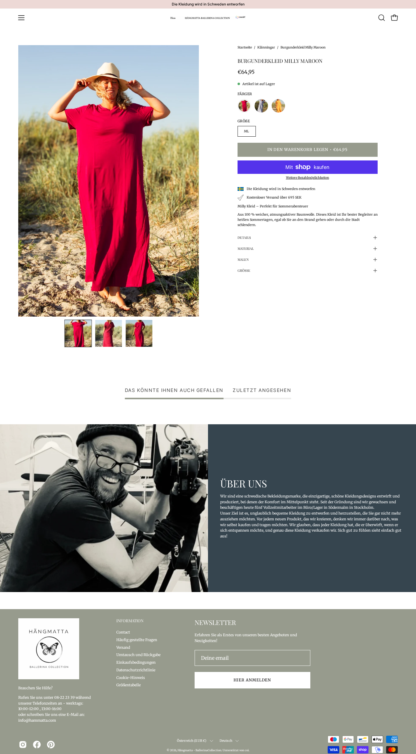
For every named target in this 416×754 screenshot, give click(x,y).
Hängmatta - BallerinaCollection (199, 750)
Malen (243, 259)
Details (244, 237)
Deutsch (226, 741)
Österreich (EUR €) (192, 741)
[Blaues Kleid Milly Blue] (261, 106)
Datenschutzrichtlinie (135, 669)
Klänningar (266, 47)
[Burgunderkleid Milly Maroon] (78, 333)
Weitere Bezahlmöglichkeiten (307, 178)
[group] (208, 4)
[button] (381, 17)
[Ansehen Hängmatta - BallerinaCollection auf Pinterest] (50, 744)
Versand (123, 647)
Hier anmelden (252, 679)
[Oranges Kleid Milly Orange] (278, 106)
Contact (123, 632)
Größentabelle (128, 685)
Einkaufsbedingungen (136, 662)
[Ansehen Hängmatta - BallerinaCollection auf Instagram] (22, 744)
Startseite (245, 47)
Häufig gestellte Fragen (136, 639)
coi (247, 750)
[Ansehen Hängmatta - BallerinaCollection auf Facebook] (36, 744)
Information (129, 620)
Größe (244, 270)
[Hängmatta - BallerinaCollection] (208, 18)
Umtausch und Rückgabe (138, 654)
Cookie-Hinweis (130, 677)
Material (246, 248)
